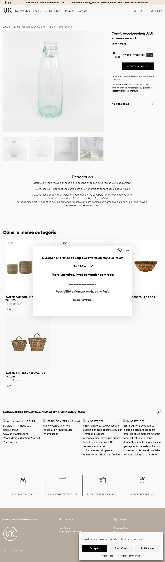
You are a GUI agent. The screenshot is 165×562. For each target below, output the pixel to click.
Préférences (147, 548)
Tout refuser (121, 548)
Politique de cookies (107, 556)
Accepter (94, 548)
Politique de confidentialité (129, 556)
